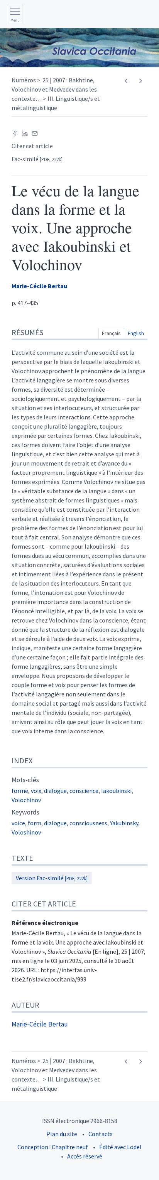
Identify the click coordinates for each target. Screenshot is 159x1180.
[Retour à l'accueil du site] (79, 47)
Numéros (24, 80)
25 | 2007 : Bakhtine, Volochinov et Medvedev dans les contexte (54, 89)
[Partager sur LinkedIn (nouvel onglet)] (25, 132)
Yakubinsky (124, 823)
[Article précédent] (126, 81)
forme (20, 790)
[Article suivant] (140, 81)
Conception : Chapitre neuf (52, 1147)
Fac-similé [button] (37, 159)
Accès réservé (84, 1156)
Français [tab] (111, 333)
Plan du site (61, 1134)
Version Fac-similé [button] (52, 878)
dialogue (55, 790)
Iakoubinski (116, 790)
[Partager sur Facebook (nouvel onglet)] (15, 132)
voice (18, 823)
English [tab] (136, 333)
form (34, 823)
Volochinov (26, 800)
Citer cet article (32, 146)
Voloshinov (26, 832)
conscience (83, 790)
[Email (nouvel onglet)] (35, 132)
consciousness (88, 823)
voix (36, 790)
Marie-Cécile (39, 286)
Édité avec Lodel (120, 1147)
